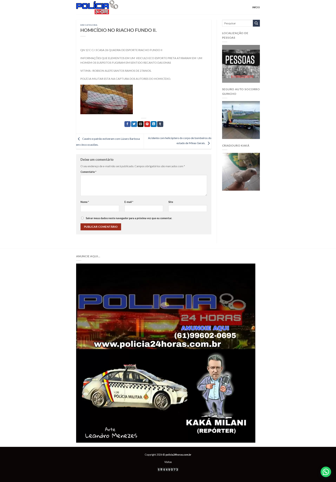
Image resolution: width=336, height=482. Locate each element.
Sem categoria (88, 25)
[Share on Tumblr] (160, 124)
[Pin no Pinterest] (147, 124)
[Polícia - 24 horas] (103, 7)
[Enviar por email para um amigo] (141, 124)
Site (170, 201)
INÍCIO (256, 7)
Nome (84, 201)
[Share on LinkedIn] (154, 124)
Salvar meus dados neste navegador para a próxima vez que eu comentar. (129, 218)
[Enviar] (256, 23)
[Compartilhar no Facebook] (127, 124)
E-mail (128, 201)
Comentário (88, 171)
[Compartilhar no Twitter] (134, 124)
